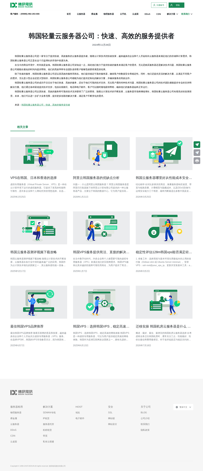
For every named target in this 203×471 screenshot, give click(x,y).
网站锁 (111, 418)
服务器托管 (48, 424)
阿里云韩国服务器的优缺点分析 (96, 178)
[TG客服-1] (197, 144)
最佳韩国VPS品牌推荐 (27, 326)
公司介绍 (145, 418)
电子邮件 (80, 418)
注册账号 (160, 5)
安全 (110, 406)
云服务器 (81, 14)
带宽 (45, 436)
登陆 (178, 5)
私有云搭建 (48, 441)
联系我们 (145, 424)
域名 (78, 412)
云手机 (123, 14)
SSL (110, 412)
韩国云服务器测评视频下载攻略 (33, 252)
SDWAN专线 (49, 412)
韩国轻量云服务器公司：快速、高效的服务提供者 (45, 105)
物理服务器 (109, 14)
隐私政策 (145, 430)
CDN (158, 14)
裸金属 (94, 14)
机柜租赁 (47, 430)
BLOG (144, 412)
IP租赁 (46, 418)
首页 (69, 14)
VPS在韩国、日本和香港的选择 (33, 178)
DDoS (147, 14)
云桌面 (135, 14)
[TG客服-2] (197, 152)
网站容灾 (112, 424)
